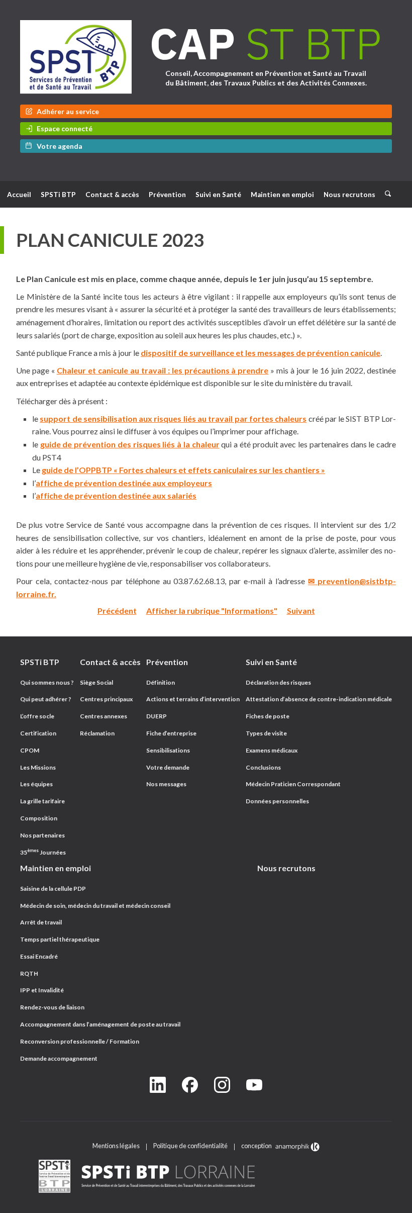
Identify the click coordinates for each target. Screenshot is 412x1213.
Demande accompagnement (58, 1058)
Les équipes (36, 784)
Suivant (301, 610)
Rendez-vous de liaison (52, 1007)
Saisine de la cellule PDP (53, 888)
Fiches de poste (267, 716)
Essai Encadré (39, 956)
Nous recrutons (349, 195)
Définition (160, 682)
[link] (206, 1176)
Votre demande (167, 767)
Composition (38, 818)
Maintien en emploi (282, 195)
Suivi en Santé (218, 195)
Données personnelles (277, 801)
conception (257, 1146)
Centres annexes (103, 716)
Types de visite (266, 733)
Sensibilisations (168, 750)
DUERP (156, 716)
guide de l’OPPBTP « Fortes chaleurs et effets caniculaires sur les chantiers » (183, 470)
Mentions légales (116, 1146)
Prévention (167, 195)
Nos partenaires (42, 835)
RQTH (29, 973)
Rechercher (391, 189)
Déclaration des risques (278, 682)
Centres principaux (106, 699)
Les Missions (38, 767)
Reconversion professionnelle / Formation (79, 1041)
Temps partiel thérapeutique (59, 939)
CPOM (29, 750)
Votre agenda (59, 146)
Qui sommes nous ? (47, 682)
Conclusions (263, 767)
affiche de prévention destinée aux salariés (116, 495)
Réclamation (97, 733)
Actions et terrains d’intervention (193, 699)
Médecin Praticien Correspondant (293, 784)
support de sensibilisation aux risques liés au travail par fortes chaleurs (173, 418)
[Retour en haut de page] (394, 1203)
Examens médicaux (271, 750)
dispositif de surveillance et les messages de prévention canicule (260, 352)
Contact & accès (112, 195)
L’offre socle (37, 716)
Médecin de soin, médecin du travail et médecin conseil (95, 905)
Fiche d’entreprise (171, 733)
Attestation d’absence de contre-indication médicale (319, 699)
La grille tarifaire (42, 801)
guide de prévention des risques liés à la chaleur (130, 444)
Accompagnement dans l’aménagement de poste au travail (100, 1024)
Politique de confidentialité (190, 1146)
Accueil (19, 195)
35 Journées (43, 852)
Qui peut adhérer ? (45, 699)
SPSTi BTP (58, 195)
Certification (38, 733)
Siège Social (96, 682)
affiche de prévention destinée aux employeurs (124, 483)
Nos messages (166, 784)
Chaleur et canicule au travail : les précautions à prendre (163, 370)
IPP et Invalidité (42, 990)
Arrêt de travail (41, 922)
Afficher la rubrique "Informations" (211, 610)
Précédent (117, 610)
